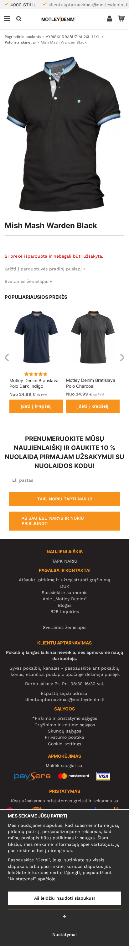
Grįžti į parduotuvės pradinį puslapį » (45, 268)
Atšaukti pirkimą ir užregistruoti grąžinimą (64, 579)
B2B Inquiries (64, 611)
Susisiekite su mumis (64, 592)
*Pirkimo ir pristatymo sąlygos (64, 718)
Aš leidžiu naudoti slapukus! (64, 898)
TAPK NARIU (64, 561)
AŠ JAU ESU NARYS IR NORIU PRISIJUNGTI (53, 521)
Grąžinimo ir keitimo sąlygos (64, 724)
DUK (64, 586)
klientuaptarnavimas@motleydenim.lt (89, 4)
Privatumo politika (64, 737)
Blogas (64, 605)
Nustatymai (64, 934)
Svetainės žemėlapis (64, 627)
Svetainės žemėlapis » (28, 281)
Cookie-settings (64, 743)
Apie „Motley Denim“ (65, 598)
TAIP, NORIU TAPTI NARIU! (64, 498)
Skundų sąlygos (64, 730)
